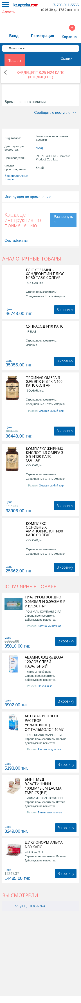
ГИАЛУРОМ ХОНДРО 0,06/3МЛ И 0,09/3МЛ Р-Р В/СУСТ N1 (46, 601)
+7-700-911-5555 (65, 4)
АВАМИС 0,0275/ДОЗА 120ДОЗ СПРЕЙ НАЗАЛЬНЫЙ (44, 661)
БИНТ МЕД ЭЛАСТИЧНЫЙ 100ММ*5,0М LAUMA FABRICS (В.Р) (43, 786)
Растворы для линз (50, 749)
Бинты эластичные (50, 812)
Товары (14, 61)
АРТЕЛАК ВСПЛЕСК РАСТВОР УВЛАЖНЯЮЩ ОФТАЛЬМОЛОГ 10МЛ (45, 723)
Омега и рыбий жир (51, 410)
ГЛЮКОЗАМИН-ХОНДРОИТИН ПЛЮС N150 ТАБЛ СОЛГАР (45, 274)
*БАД (39, 148)
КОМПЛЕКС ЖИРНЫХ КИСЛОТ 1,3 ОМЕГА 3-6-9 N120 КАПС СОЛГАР (45, 454)
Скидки (66, 58)
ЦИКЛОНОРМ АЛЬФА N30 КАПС (44, 844)
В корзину (64, 309)
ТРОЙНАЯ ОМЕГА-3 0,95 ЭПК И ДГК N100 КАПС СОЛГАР (44, 381)
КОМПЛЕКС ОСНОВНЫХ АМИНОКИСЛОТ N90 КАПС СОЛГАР (44, 529)
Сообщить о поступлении (55, 112)
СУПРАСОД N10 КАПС (44, 326)
